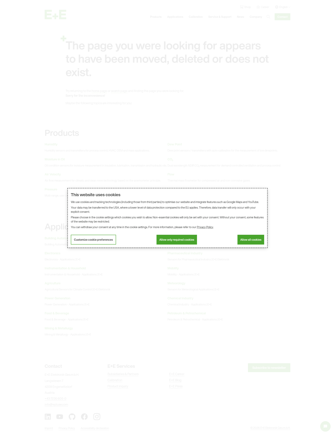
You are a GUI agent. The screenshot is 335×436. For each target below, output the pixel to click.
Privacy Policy (205, 227)
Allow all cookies (250, 240)
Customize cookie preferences (93, 240)
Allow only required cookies (176, 240)
